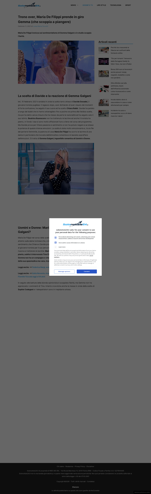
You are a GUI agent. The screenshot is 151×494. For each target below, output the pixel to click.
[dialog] (75, 247)
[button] (75, 247)
